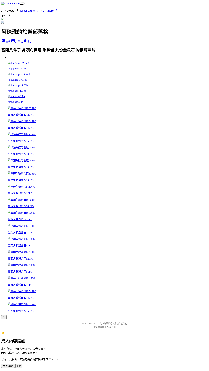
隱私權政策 (98, 327)
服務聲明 (111, 327)
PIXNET (92, 323)
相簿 (8, 41)
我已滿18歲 (8, 366)
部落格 (19, 41)
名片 (30, 41)
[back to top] (4, 317)
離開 (19, 366)
